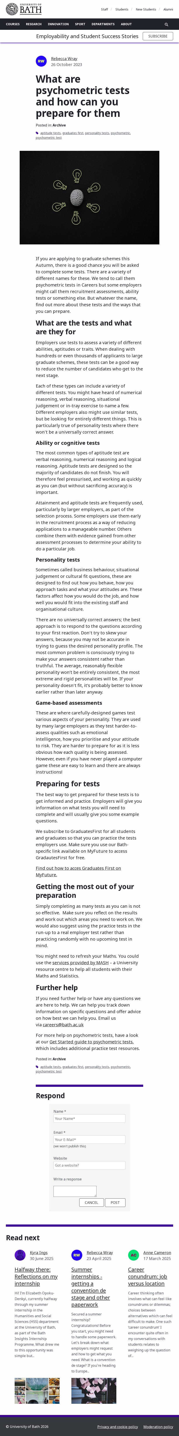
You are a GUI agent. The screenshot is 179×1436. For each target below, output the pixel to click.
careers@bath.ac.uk (63, 1025)
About (126, 24)
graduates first (72, 133)
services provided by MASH (80, 963)
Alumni (168, 9)
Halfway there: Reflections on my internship (36, 1276)
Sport (80, 24)
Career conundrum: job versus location (147, 1276)
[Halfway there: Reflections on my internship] (37, 1391)
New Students (146, 9)
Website (60, 1158)
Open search (166, 24)
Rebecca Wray (64, 58)
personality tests (97, 133)
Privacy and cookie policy (117, 1426)
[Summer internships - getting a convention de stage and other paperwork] (93, 1391)
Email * (59, 1132)
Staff (104, 9)
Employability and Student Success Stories (87, 36)
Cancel (91, 1202)
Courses (13, 24)
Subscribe (157, 36)
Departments (103, 24)
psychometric (120, 133)
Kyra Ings (39, 1252)
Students (121, 9)
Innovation (58, 24)
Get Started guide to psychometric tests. (92, 1042)
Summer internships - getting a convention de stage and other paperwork (90, 1287)
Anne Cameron (157, 1252)
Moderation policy (158, 1426)
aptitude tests (50, 133)
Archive (59, 125)
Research (33, 24)
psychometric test (49, 137)
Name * (59, 1111)
